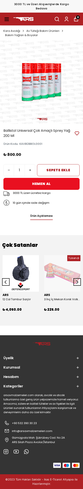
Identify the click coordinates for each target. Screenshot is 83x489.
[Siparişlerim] (66, 19)
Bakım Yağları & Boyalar (21, 35)
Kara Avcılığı (11, 31)
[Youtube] (16, 451)
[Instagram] (6, 451)
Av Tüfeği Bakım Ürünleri (42, 31)
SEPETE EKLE (58, 170)
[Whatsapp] (26, 451)
